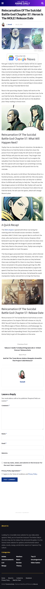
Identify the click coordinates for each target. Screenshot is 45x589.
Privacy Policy (32, 474)
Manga (4, 566)
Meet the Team (17, 580)
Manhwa (19, 556)
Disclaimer (29, 578)
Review (19, 563)
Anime (4, 556)
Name (4, 434)
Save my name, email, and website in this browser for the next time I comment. (23, 464)
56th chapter (9, 230)
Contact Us (19, 578)
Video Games (35, 563)
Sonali (10, 24)
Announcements (8, 560)
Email (4, 443)
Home (3, 578)
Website (5, 453)
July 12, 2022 (18, 24)
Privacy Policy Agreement (11, 471)
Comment (6, 406)
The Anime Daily (9, 584)
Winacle (35, 584)
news (18, 560)
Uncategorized (36, 560)
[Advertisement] (22, 497)
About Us (10, 578)
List (3, 563)
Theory (19, 566)
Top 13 (33, 556)
